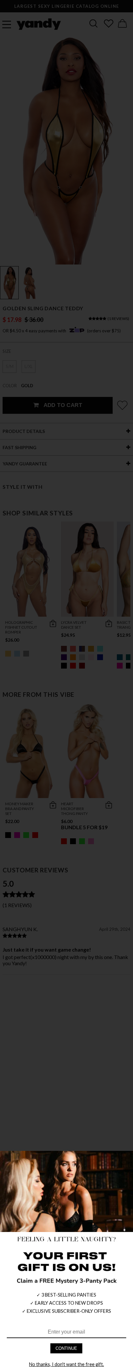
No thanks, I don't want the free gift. (66, 1364)
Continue (66, 1348)
